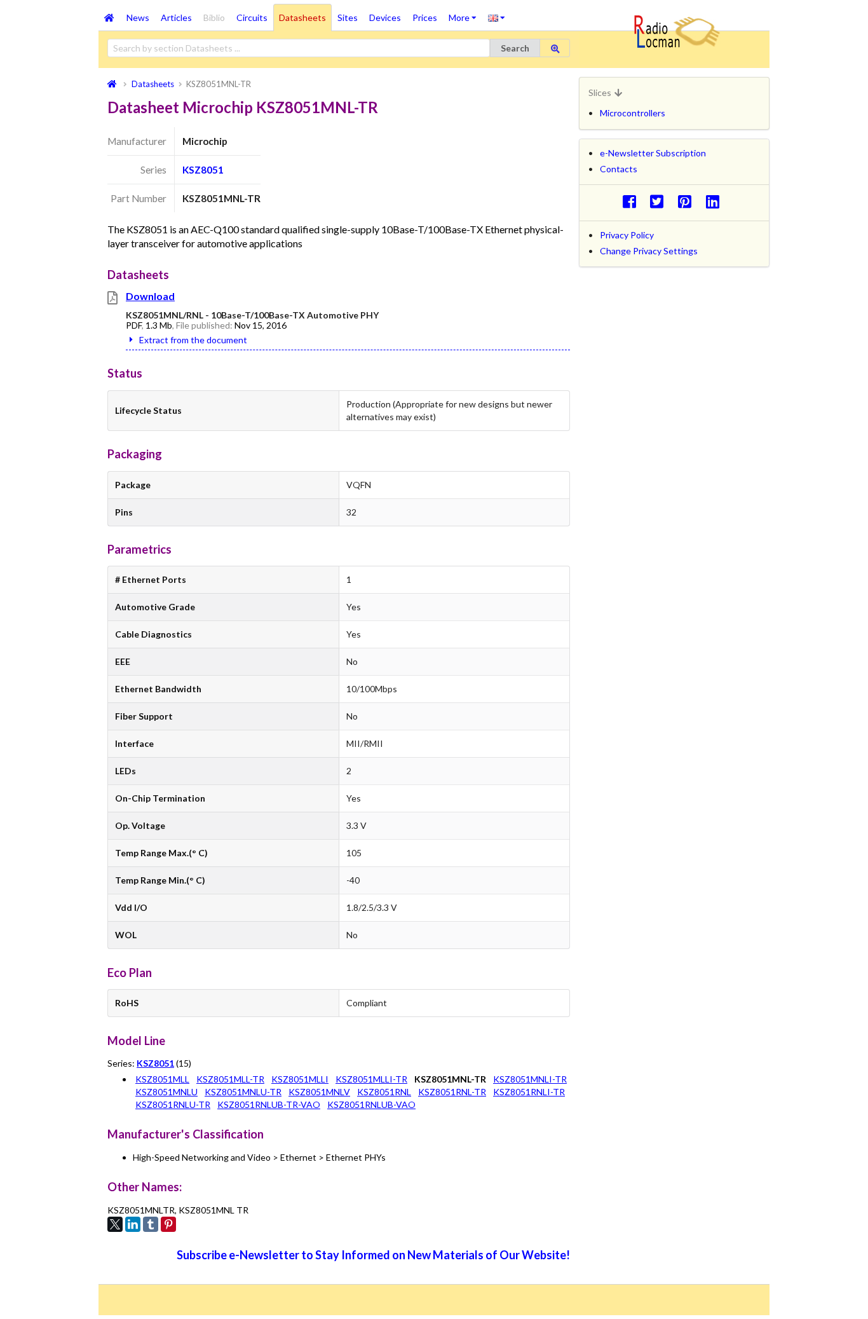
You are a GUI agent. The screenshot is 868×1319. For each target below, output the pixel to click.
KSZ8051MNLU (166, 1091)
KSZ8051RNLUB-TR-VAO (268, 1104)
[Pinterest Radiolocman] (688, 201)
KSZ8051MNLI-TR (530, 1079)
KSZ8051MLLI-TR (371, 1079)
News (137, 17)
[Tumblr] (150, 1224)
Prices (424, 17)
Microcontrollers (632, 112)
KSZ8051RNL (384, 1091)
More (465, 13)
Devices (385, 17)
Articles (176, 17)
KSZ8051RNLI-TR (529, 1091)
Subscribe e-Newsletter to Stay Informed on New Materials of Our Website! (373, 1255)
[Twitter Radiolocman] (660, 201)
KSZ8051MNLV (319, 1091)
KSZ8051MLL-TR (230, 1079)
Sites (347, 17)
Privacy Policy (627, 234)
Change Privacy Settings (649, 250)
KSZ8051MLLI (300, 1079)
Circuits (252, 17)
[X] (115, 1224)
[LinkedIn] (132, 1224)
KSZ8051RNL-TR (452, 1091)
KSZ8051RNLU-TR (172, 1104)
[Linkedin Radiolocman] (715, 201)
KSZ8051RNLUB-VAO (371, 1104)
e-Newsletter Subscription (653, 152)
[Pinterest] (168, 1224)
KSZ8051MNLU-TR (243, 1091)
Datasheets (302, 17)
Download (150, 296)
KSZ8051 (203, 169)
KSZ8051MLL (162, 1079)
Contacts (618, 168)
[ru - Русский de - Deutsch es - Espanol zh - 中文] (496, 17)
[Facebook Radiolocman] (632, 201)
